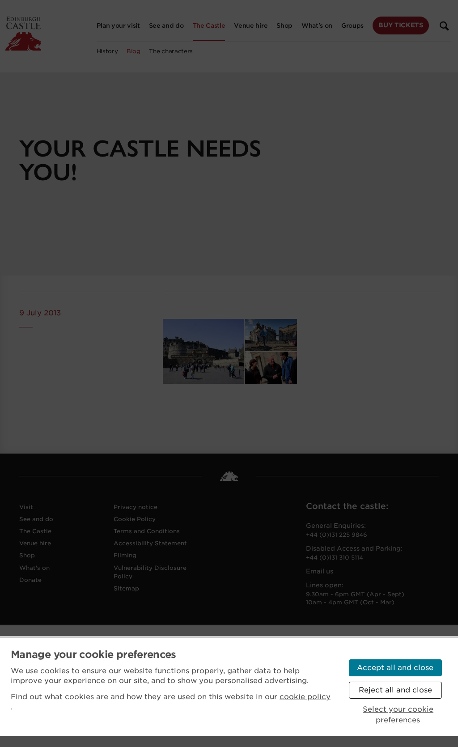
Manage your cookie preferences (93, 654)
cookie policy (305, 696)
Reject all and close (395, 690)
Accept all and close (395, 667)
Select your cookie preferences (398, 714)
